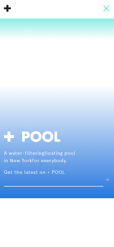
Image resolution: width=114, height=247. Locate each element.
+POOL (33, 135)
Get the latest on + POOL (34, 172)
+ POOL (7, 8)
